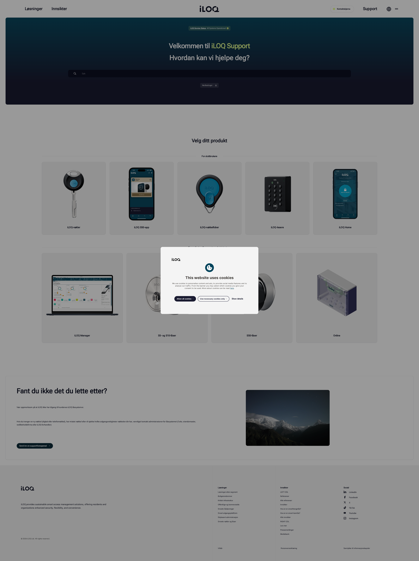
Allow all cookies (184, 299)
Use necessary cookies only (212, 299)
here (232, 288)
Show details (237, 299)
